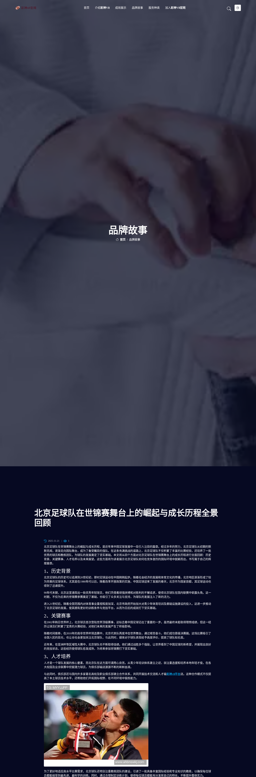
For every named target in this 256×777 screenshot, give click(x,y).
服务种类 (154, 7)
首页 (86, 7)
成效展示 (120, 7)
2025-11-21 (53, 541)
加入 (175, 7)
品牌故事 (137, 7)
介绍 (102, 7)
